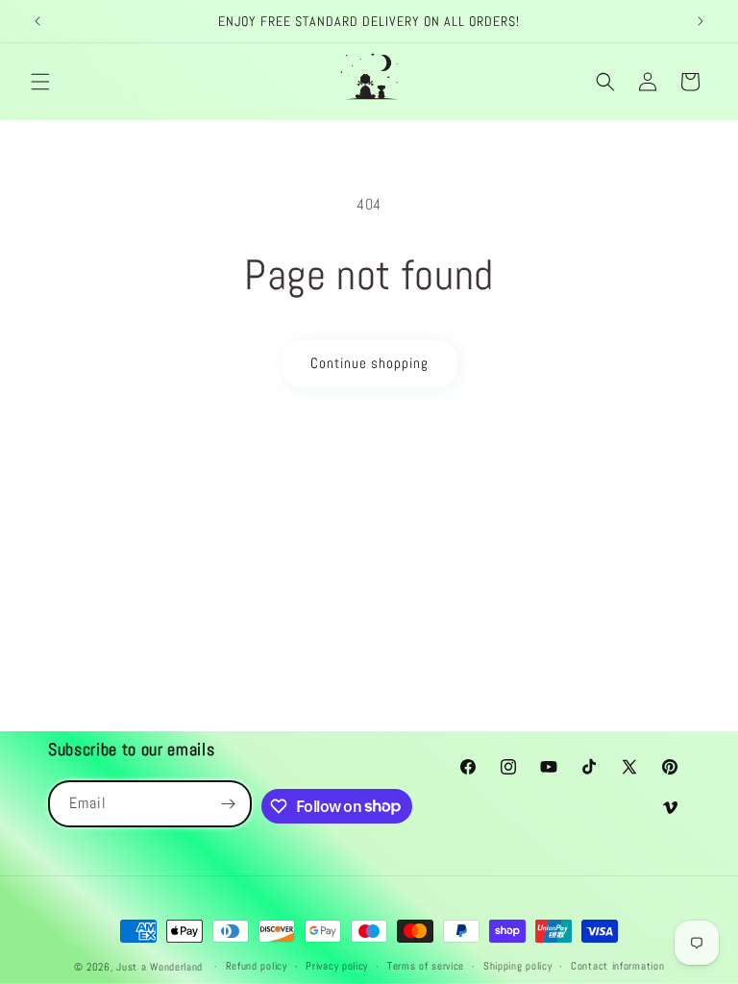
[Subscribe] (229, 803)
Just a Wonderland (159, 966)
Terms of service (425, 965)
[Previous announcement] (37, 21)
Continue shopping (369, 363)
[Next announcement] (700, 21)
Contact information (617, 965)
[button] (40, 82)
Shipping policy (518, 965)
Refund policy (256, 965)
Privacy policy (337, 965)
